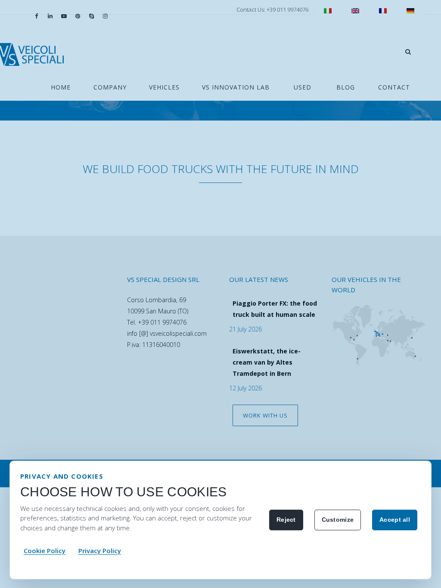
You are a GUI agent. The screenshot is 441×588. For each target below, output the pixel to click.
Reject (286, 519)
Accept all (394, 519)
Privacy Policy (99, 550)
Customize (338, 519)
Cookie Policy (44, 550)
